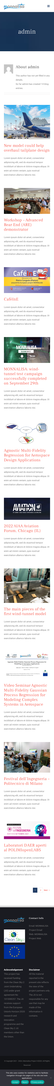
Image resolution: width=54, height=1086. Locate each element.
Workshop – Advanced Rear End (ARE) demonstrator (23, 225)
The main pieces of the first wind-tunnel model (25, 611)
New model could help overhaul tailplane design (27, 148)
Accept (15, 1082)
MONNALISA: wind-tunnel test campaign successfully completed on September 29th (25, 376)
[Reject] (50, 1077)
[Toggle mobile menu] (48, 6)
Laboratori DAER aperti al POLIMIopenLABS (25, 848)
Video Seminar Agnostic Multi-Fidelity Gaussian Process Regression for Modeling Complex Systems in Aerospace (25, 695)
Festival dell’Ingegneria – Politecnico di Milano (27, 781)
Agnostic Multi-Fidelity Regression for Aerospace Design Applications (27, 455)
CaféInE (11, 299)
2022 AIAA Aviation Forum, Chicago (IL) (22, 528)
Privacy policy (37, 1082)
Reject (25, 1082)
